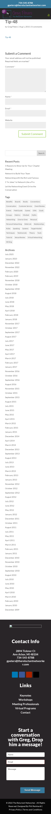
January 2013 (11, 479)
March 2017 (10, 358)
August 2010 (10, 575)
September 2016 (12, 380)
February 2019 (11, 276)
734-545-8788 (25, 657)
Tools (39, 233)
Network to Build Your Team (17, 173)
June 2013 (9, 466)
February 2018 (11, 315)
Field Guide (18, 210)
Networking (10, 219)
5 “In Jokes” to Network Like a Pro (20, 182)
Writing (9, 242)
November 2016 (12, 371)
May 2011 (9, 536)
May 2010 (9, 588)
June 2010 (9, 583)
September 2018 (12, 289)
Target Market (36, 228)
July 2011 (9, 532)
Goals (41, 210)
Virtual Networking (35, 237)
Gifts (34, 210)
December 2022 (12, 263)
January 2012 (11, 514)
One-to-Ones (23, 219)
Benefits (9, 202)
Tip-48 (8, 37)
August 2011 (10, 527)
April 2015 (10, 419)
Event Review (40, 206)
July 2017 (9, 341)
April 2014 (10, 440)
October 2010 (11, 566)
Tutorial (9, 237)
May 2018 (9, 306)
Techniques (10, 233)
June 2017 (9, 345)
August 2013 (10, 458)
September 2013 (12, 453)
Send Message (32, 790)
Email (8, 108)
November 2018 (12, 280)
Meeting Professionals (25, 704)
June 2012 (9, 505)
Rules (8, 228)
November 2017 (12, 323)
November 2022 (12, 267)
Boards (17, 202)
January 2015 (11, 432)
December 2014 (12, 436)
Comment (10, 66)
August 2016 (10, 384)
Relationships (39, 224)
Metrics (17, 215)
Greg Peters (13, 26)
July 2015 (9, 406)
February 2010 (11, 601)
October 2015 (11, 393)
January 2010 (11, 605)
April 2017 (10, 354)
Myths (34, 215)
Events (8, 210)
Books (25, 202)
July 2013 (9, 462)
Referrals (28, 224)
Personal (33, 219)
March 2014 (10, 445)
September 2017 (12, 332)
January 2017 (11, 367)
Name (8, 96)
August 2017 (10, 336)
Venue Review (20, 237)
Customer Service (25, 206)
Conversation (11, 206)
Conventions (35, 202)
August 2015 (10, 401)
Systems (25, 228)
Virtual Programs (25, 708)
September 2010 (12, 571)
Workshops (25, 699)
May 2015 (9, 414)
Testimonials (22, 233)
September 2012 (12, 493)
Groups (9, 215)
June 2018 (9, 302)
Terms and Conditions (32, 809)
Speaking (16, 228)
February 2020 (11, 271)
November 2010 (12, 562)
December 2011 (12, 518)
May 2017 (9, 349)
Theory (32, 233)
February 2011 (11, 549)
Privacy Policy (15, 809)
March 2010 (10, 597)
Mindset (26, 215)
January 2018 (11, 319)
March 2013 (10, 471)
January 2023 (11, 258)
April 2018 (10, 310)
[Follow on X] (36, 675)
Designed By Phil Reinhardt (29, 806)
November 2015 (12, 388)
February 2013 (11, 475)
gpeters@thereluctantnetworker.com (25, 662)
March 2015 (10, 423)
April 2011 (10, 540)
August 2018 (10, 293)
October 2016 (11, 375)
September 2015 (12, 397)
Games (27, 210)
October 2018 (11, 284)
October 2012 (11, 488)
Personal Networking (14, 224)
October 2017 (11, 328)
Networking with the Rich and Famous (22, 178)
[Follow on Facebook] (22, 675)
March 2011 (10, 544)
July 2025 (9, 254)
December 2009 (12, 609)
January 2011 (11, 553)
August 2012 (10, 497)
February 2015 (11, 427)
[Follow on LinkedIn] (15, 675)
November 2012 (12, 484)
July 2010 (9, 579)
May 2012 (9, 510)
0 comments (36, 26)
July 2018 (9, 297)
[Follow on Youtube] (29, 675)
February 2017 (11, 362)
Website (8, 120)
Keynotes (25, 695)
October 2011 (11, 523)
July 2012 (9, 501)
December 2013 (12, 449)
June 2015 (9, 410)
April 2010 (10, 592)
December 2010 (12, 558)
